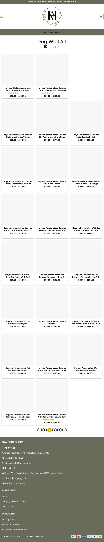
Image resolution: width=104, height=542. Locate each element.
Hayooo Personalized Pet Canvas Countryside (86, 369)
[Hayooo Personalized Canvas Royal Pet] (52, 303)
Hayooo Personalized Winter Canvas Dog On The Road (86, 229)
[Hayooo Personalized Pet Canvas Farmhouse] (18, 350)
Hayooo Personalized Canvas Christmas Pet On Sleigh (86, 182)
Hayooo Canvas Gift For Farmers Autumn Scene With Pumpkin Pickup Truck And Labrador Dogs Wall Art (86, 276)
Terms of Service (10, 524)
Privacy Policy (9, 519)
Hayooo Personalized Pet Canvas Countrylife (18, 322)
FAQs (4, 496)
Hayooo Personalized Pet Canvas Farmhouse (18, 369)
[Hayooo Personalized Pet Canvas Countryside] (86, 350)
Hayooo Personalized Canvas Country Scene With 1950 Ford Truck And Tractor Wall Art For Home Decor (52, 89)
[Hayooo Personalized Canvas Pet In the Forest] (52, 163)
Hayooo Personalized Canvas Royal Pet (52, 322)
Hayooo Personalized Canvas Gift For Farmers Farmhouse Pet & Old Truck (18, 182)
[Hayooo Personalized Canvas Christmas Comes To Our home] (18, 116)
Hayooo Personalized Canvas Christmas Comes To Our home (18, 136)
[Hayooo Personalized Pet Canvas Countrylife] (18, 303)
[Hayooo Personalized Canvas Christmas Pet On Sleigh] (86, 163)
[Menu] (1, 16)
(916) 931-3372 (16, 458)
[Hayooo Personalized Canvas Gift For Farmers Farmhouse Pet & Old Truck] (18, 163)
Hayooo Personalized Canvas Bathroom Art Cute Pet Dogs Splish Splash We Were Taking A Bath (52, 369)
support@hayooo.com (19, 463)
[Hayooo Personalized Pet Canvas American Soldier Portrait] (18, 396)
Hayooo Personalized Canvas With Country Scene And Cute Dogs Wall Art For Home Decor (52, 415)
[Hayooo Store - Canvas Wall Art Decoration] (52, 16)
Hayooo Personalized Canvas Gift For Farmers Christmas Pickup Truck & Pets (52, 136)
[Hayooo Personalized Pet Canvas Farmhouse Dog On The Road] (52, 256)
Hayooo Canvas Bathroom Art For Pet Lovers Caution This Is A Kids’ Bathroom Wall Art (86, 322)
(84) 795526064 (17, 483)
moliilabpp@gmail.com (19, 478)
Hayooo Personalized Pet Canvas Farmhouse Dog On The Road (52, 276)
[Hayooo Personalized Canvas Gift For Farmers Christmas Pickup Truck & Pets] (52, 116)
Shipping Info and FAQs (13, 501)
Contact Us (7, 506)
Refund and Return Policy (14, 529)
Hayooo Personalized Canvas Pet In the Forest (52, 182)
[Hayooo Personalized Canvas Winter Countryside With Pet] (18, 210)
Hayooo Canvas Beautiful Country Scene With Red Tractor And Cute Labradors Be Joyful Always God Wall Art (17, 276)
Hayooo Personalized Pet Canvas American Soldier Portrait (17, 415)
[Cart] (101, 16)
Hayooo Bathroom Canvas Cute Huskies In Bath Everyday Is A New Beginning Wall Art (86, 136)
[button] (13, 93)
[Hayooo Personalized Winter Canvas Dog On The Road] (86, 210)
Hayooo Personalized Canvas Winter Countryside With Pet (18, 229)
